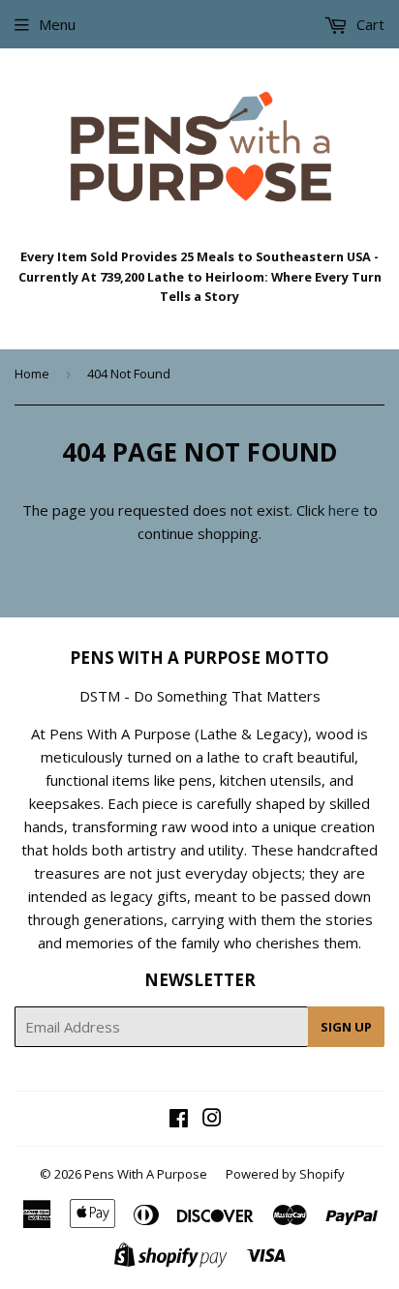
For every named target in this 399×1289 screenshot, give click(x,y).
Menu (57, 24)
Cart (368, 24)
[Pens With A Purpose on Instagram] (212, 1119)
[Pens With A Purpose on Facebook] (179, 1119)
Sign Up (346, 1026)
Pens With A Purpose (145, 1174)
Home (32, 373)
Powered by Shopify (285, 1174)
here (343, 510)
